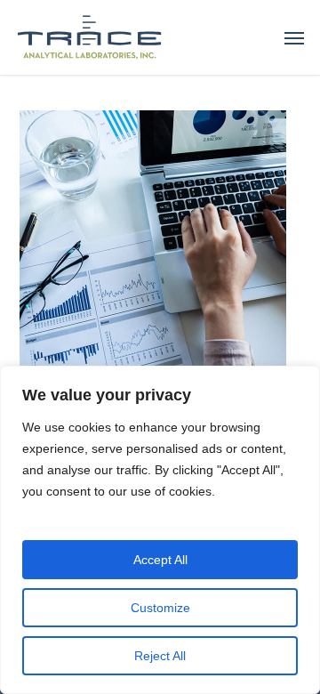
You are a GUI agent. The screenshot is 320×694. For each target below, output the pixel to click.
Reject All (160, 656)
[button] (294, 37)
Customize (160, 608)
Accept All (160, 560)
